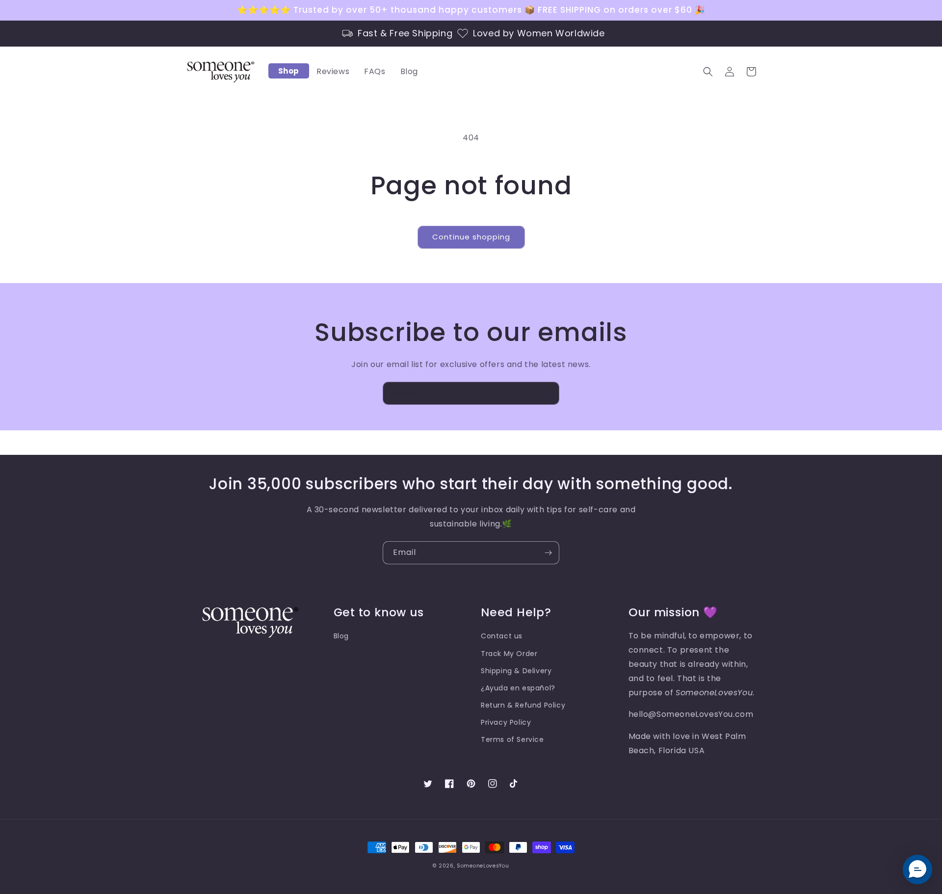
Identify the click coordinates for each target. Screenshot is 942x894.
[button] (708, 71)
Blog (341, 636)
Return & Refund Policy (523, 705)
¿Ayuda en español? (518, 688)
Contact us (502, 636)
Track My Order (509, 653)
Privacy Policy (506, 722)
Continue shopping (471, 237)
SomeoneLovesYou (483, 865)
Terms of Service (512, 739)
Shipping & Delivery (516, 671)
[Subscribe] (548, 393)
